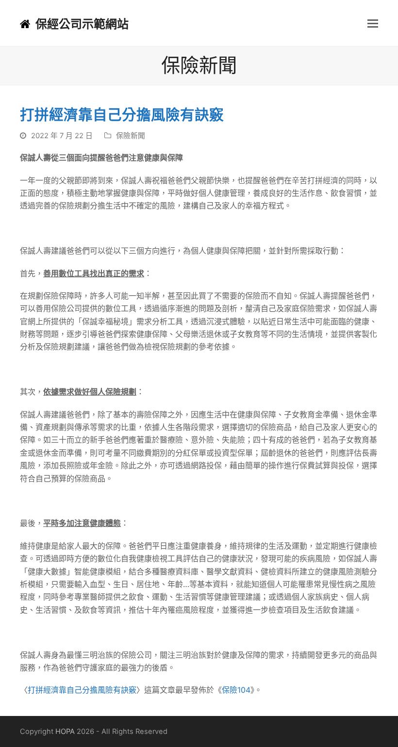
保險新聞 (130, 135)
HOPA (65, 731)
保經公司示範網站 (82, 24)
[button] (372, 23)
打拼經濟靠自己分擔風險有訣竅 (82, 690)
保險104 (236, 690)
